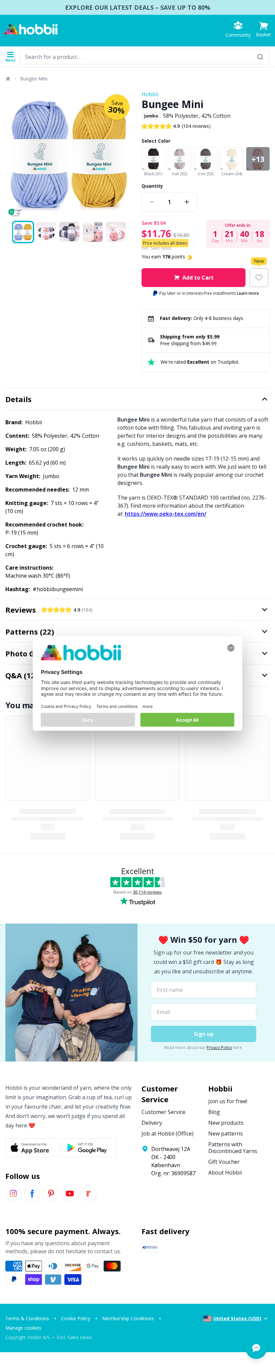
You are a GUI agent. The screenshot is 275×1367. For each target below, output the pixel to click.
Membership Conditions (128, 1318)
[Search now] (260, 56)
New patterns (225, 1133)
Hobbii (150, 94)
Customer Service (163, 1112)
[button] (263, 29)
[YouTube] (70, 1193)
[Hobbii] (31, 29)
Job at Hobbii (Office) (168, 1133)
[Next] (125, 154)
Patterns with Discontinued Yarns (232, 1148)
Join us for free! (227, 1101)
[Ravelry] (88, 1193)
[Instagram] (13, 1193)
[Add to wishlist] (259, 277)
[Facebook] (32, 1193)
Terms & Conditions (27, 1318)
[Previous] (13, 154)
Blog (214, 1112)
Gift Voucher (224, 1161)
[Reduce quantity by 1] (152, 202)
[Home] (7, 78)
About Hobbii (225, 1172)
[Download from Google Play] (89, 1147)
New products (225, 1122)
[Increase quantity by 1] (187, 202)
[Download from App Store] (32, 1147)
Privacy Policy (219, 1047)
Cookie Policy (75, 1318)
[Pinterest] (51, 1193)
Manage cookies (23, 1328)
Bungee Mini (33, 78)
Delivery (152, 1122)
